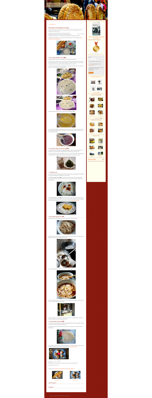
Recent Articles (92, 159)
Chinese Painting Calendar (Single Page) (96, 36)
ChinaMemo (97, 38)
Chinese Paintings (96, 92)
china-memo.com (53, 4)
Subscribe (91, 72)
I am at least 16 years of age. (95, 61)
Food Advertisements (94, 22)
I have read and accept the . (94, 65)
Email (90, 57)
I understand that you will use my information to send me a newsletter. (96, 68)
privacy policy (92, 65)
